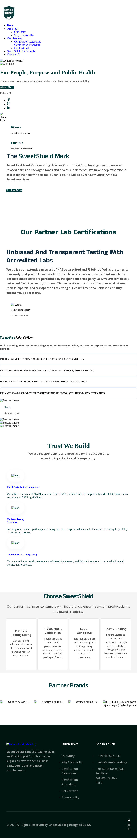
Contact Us (13, 54)
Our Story (20, 31)
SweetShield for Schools (21, 51)
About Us (12, 28)
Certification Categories (27, 41)
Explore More (14, 190)
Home (10, 25)
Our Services (14, 38)
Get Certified (21, 48)
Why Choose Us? (24, 35)
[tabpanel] (68, 408)
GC (89, 825)
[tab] (68, 359)
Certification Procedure (27, 44)
